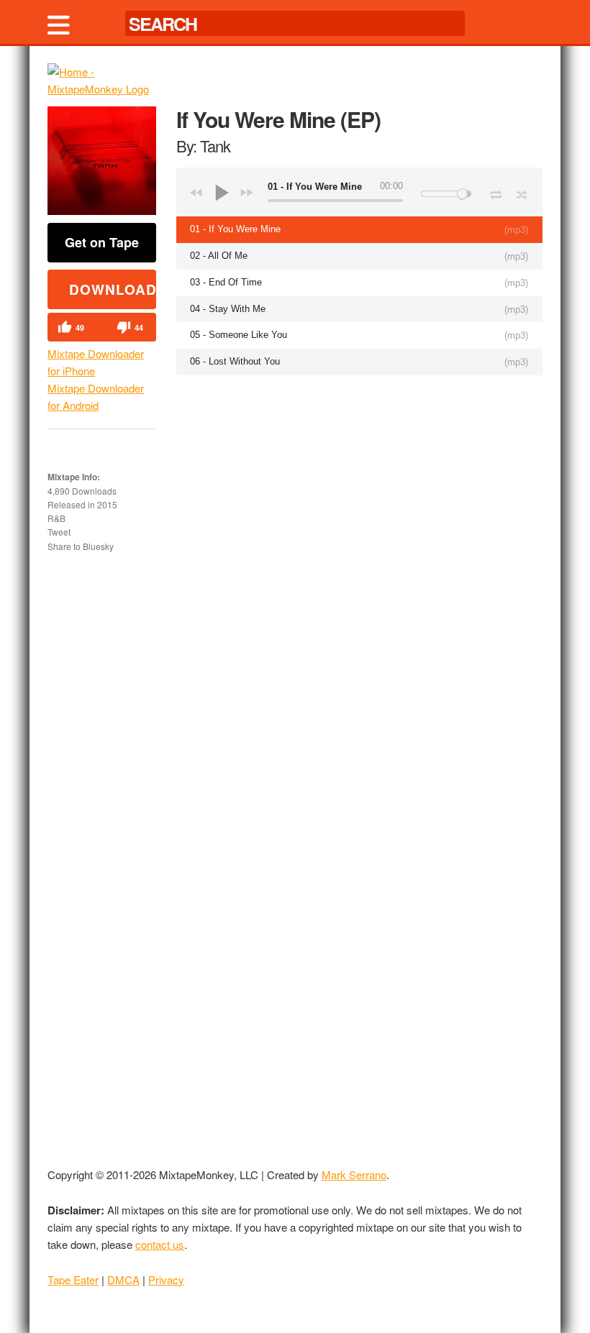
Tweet (59, 532)
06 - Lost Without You (235, 361)
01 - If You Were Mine (235, 229)
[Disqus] (359, 564)
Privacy (166, 1279)
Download (112, 289)
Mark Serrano (354, 1174)
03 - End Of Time (226, 282)
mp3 (516, 229)
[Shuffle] (522, 193)
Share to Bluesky (80, 546)
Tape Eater (73, 1279)
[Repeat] (495, 192)
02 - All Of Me (219, 255)
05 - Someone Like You (238, 334)
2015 (107, 504)
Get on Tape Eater (102, 247)
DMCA (123, 1279)
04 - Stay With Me (228, 308)
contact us (159, 1244)
